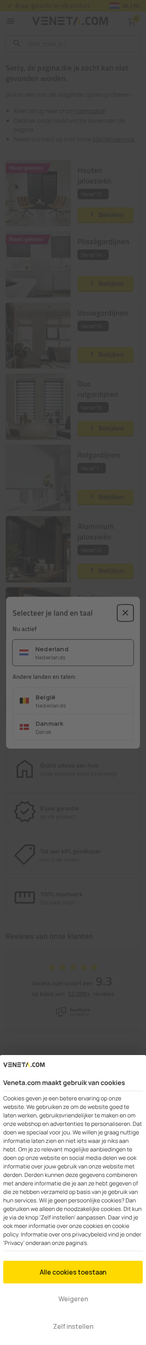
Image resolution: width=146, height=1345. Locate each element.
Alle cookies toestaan (73, 1272)
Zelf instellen (73, 1326)
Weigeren (73, 1298)
